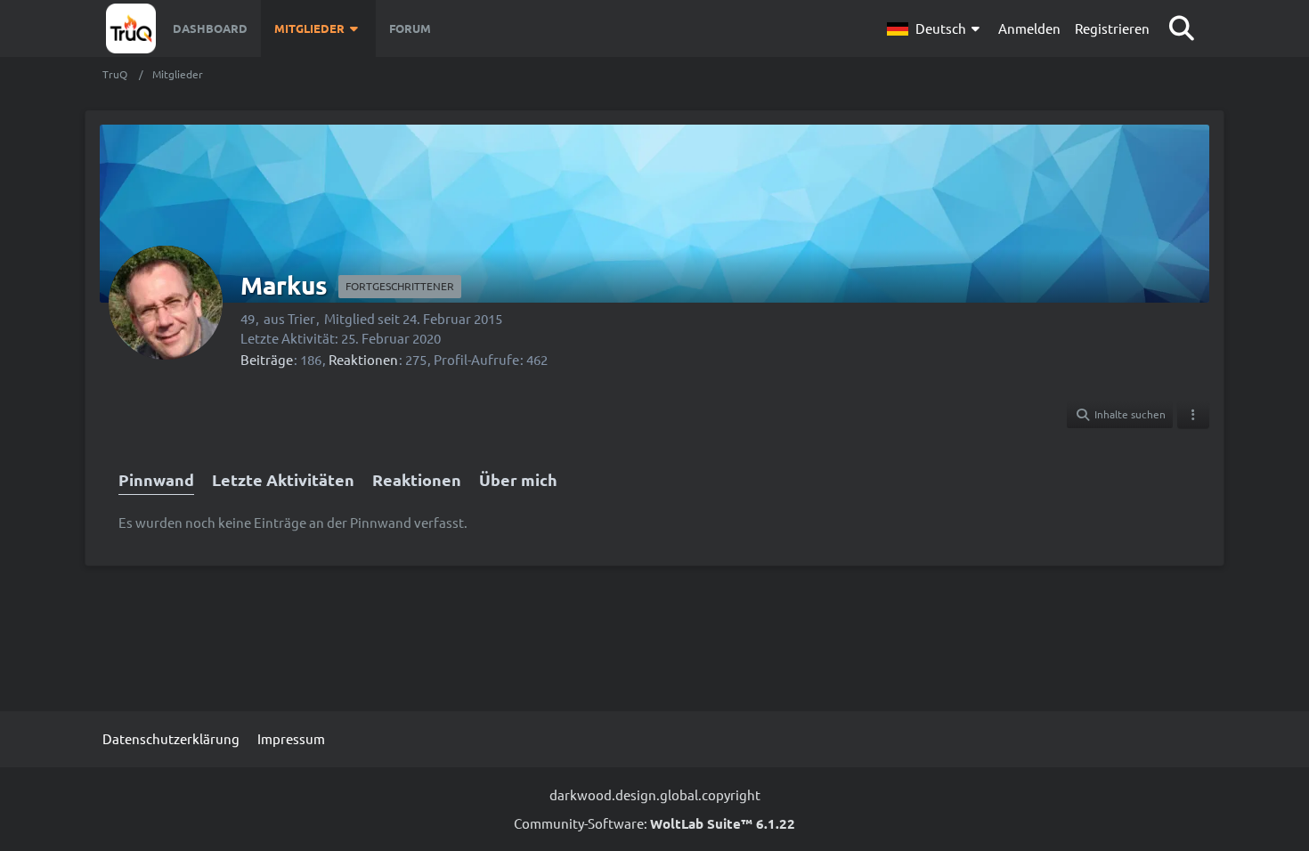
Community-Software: (654, 823)
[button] (935, 28)
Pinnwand (156, 479)
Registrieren (1112, 28)
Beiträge (266, 359)
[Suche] (1182, 28)
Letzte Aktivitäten (283, 479)
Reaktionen (363, 359)
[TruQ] (130, 28)
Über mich (518, 479)
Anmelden (1029, 28)
